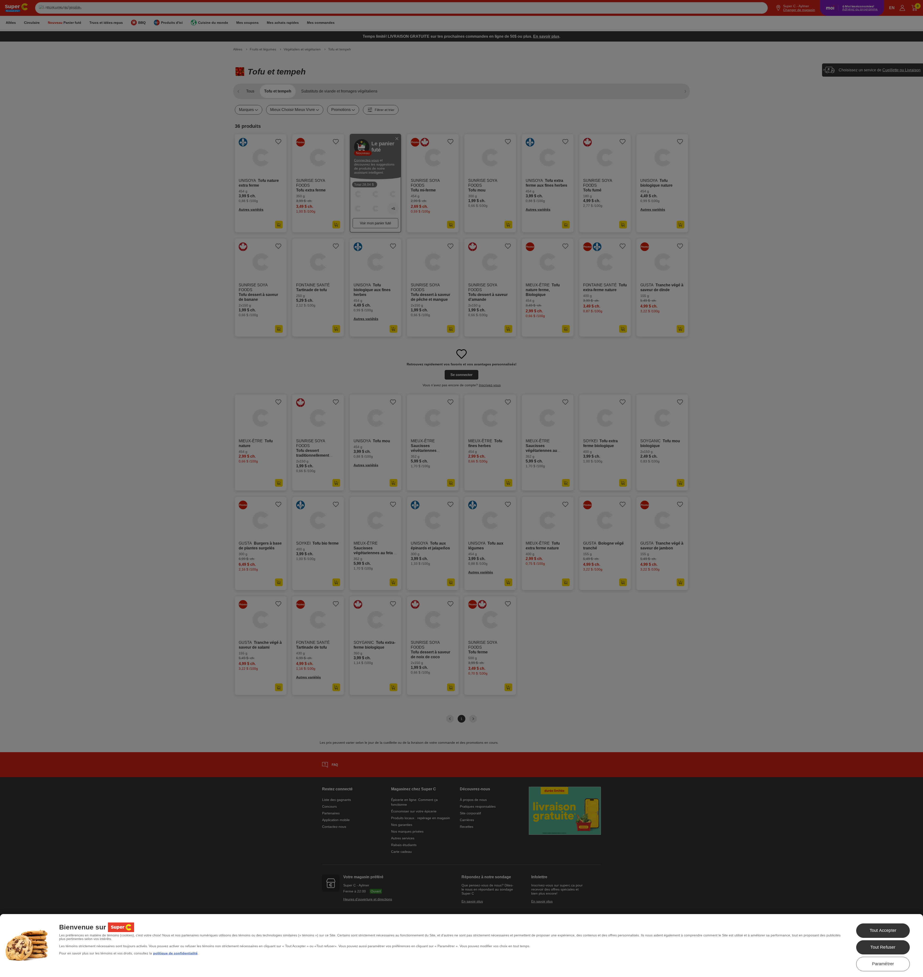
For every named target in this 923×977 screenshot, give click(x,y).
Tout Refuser (882, 947)
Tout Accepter (883, 930)
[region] (461, 945)
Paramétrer (883, 963)
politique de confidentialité (175, 953)
